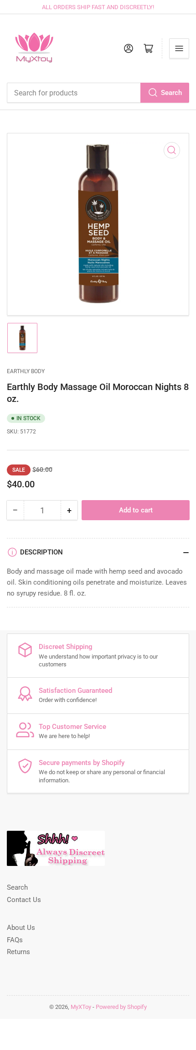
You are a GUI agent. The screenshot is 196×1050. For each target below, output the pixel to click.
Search (171, 93)
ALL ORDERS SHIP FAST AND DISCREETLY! (98, 7)
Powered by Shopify (121, 1006)
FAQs (15, 940)
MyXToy (81, 1006)
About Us (21, 927)
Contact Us (24, 900)
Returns (18, 952)
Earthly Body (26, 371)
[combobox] (98, 93)
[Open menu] (179, 48)
